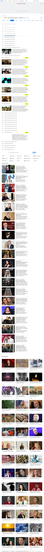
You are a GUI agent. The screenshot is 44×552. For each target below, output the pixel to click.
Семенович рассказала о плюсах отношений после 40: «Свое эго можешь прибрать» (22, 205)
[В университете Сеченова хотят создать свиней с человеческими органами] (22, 420)
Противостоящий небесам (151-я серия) (10, 126)
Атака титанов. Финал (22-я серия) (9, 27)
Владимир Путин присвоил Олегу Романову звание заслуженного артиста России (21, 196)
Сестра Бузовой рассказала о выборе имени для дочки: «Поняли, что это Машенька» (22, 300)
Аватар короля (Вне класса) (8, 143)
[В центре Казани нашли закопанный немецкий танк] (22, 392)
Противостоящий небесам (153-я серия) (10, 130)
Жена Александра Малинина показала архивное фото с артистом (22, 243)
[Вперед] (42, 3)
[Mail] (1, 1)
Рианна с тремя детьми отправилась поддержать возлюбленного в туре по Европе (21, 187)
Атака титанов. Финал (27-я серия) (9, 37)
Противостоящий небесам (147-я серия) (10, 118)
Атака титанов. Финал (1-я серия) (9, 41)
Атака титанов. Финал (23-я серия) (9, 29)
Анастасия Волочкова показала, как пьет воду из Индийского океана (21, 168)
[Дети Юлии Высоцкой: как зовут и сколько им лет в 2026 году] (35, 475)
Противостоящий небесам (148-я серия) (10, 120)
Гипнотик (5, 85)
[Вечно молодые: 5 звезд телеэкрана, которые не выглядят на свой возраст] (35, 420)
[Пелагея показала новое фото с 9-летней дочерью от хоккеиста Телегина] (35, 447)
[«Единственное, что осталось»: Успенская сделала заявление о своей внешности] (22, 406)
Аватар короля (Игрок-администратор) (10, 141)
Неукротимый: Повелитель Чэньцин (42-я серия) (11, 47)
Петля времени (6, 103)
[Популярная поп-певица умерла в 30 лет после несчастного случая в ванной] (35, 379)
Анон (5, 94)
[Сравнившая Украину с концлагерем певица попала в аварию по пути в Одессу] (8, 392)
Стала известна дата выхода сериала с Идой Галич (21, 252)
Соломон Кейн (6, 57)
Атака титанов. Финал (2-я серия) (9, 43)
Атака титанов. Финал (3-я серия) (9, 45)
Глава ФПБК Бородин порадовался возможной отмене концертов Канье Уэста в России (21, 347)
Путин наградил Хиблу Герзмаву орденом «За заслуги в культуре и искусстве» (20, 309)
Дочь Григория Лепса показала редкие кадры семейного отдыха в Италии (21, 281)
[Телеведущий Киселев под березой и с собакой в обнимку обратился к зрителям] (35, 406)
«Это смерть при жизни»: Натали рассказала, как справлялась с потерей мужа (22, 290)
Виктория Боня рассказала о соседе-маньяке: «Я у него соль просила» (22, 234)
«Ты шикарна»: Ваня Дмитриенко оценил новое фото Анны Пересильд (21, 337)
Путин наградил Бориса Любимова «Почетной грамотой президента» (20, 224)
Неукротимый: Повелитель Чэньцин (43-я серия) (11, 55)
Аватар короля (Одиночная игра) (9, 147)
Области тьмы (6, 66)
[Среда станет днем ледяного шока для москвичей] (8, 406)
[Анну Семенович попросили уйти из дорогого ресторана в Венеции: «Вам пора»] (8, 365)
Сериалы (37, 20)
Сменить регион (26, 17)
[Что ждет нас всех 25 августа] (8, 379)
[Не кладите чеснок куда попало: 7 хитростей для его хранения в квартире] (22, 461)
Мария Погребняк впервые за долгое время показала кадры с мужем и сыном (21, 271)
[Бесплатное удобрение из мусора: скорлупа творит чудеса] (35, 543)
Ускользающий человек (7, 132)
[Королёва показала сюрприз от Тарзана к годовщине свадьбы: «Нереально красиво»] (8, 543)
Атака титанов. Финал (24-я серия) (9, 31)
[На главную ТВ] (2, 1)
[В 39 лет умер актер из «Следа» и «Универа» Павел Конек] (22, 543)
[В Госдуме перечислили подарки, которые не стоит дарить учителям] (8, 433)
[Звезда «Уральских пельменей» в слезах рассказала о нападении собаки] (22, 475)
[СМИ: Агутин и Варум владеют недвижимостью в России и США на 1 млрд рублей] (22, 502)
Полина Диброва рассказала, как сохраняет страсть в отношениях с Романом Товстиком (22, 318)
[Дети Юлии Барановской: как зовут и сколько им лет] (8, 461)
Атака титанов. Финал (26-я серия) (9, 35)
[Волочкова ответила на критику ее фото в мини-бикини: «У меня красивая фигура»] (8, 502)
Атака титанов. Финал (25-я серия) (9, 33)
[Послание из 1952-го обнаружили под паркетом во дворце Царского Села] (22, 365)
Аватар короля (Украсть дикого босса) (10, 145)
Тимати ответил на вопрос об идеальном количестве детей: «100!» (22, 177)
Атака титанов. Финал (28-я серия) (9, 39)
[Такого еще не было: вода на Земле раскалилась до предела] (8, 529)
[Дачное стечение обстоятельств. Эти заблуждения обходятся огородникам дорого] (8, 420)
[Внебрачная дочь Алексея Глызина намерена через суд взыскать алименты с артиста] (8, 475)
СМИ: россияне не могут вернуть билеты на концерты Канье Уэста (22, 328)
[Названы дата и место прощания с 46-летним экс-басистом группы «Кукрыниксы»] (22, 529)
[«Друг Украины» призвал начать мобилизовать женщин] (22, 516)
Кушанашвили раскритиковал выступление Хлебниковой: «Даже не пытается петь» (22, 262)
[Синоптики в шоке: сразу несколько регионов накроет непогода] (35, 529)
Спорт (41, 20)
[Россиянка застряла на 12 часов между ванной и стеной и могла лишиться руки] (35, 461)
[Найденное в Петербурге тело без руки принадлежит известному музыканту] (22, 379)
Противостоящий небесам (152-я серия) (10, 128)
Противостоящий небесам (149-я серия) (10, 122)
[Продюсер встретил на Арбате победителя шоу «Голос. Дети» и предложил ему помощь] (35, 488)
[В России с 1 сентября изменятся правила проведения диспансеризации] (35, 365)
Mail (1, 551)
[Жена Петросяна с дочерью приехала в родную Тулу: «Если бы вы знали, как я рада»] (22, 447)
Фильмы (33, 20)
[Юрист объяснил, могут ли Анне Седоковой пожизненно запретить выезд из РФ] (8, 516)
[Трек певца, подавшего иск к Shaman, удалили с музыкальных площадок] (35, 433)
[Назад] (40, 3)
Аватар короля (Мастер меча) (9, 149)
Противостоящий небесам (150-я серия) (10, 124)
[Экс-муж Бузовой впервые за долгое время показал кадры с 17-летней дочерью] (35, 516)
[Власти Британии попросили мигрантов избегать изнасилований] (35, 392)
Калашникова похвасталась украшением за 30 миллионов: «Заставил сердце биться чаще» (21, 215)
